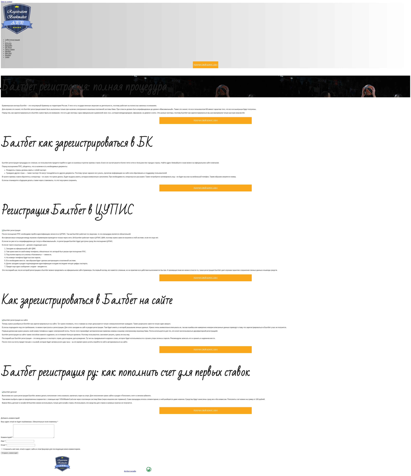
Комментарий (7, 437)
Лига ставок (10, 49)
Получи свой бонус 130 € (205, 65)
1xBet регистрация (12, 40)
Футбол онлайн (130, 471)
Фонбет (8, 55)
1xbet (7, 57)
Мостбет (8, 53)
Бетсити (8, 44)
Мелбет (8, 51)
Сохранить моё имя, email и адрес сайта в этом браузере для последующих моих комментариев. (41, 449)
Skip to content (6, 2)
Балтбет (8, 42)
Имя (3, 441)
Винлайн (8, 46)
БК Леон (8, 47)
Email (3, 445)
